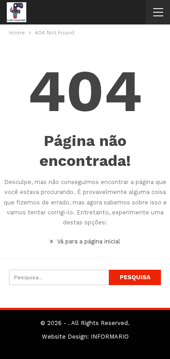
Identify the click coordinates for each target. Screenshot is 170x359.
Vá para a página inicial (87, 241)
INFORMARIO (110, 336)
